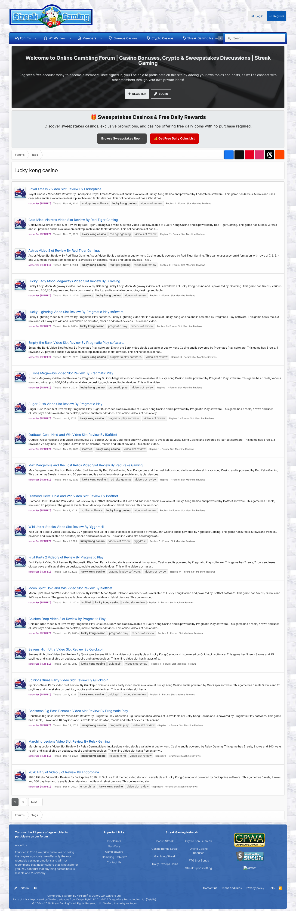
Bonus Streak (165, 841)
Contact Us (114, 862)
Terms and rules (231, 888)
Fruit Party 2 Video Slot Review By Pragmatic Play (66, 557)
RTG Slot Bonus (198, 860)
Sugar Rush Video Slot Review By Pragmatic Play (65, 404)
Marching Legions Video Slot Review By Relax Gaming (69, 741)
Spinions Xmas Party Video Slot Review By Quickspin (68, 680)
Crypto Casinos (162, 38)
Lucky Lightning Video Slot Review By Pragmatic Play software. (76, 312)
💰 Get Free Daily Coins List (174, 138)
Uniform (23, 888)
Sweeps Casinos (126, 38)
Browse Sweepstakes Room (121, 138)
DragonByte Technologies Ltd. (127, 899)
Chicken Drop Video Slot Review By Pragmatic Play (67, 619)
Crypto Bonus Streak (198, 841)
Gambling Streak (165, 856)
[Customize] (35, 888)
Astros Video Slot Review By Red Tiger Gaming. (64, 250)
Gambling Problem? (114, 857)
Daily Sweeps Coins (165, 864)
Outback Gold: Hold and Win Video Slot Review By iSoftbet (72, 435)
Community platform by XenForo (84, 895)
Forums (25, 38)
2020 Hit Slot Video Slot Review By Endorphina (63, 772)
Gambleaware (114, 851)
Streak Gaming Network (204, 38)
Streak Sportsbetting (198, 868)
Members (89, 38)
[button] (35, 38)
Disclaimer (114, 841)
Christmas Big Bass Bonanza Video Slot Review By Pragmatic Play (78, 711)
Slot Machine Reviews (199, 203)
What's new (57, 38)
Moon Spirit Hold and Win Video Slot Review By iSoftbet (70, 588)
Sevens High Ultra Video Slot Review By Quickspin (66, 649)
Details (151, 899)
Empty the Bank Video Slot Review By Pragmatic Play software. (76, 342)
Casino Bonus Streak (165, 848)
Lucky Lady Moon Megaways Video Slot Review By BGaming (74, 281)
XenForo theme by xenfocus (120, 903)
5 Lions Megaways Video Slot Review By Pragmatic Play (70, 373)
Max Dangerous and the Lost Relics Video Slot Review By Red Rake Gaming (85, 465)
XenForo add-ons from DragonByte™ (70, 899)
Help (271, 888)
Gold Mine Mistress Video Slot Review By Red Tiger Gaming (73, 220)
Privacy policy (255, 888)
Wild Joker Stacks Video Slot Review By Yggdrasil (66, 527)
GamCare (114, 846)
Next (34, 802)
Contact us (210, 888)
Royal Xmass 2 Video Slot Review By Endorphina (64, 189)
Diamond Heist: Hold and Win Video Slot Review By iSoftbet (73, 496)
